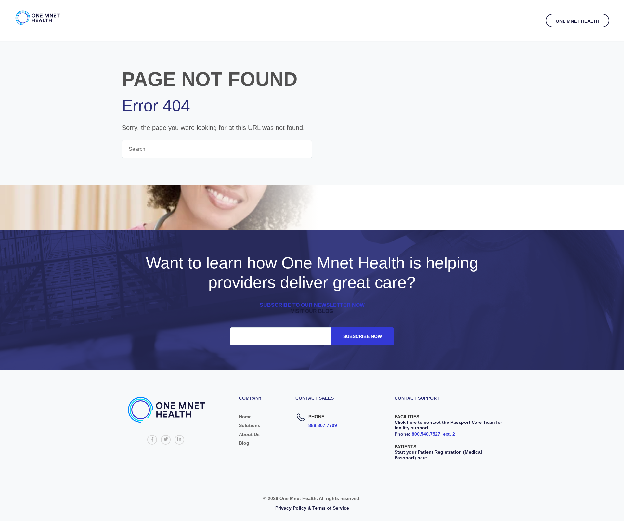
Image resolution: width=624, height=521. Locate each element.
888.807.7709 (322, 425)
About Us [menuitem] (249, 434)
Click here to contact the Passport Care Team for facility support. (448, 425)
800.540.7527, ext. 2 (433, 433)
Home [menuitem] (245, 416)
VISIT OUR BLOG (312, 311)
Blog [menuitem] (244, 443)
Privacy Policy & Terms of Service (312, 508)
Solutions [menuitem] (249, 425)
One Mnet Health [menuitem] (577, 21)
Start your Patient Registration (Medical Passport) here (438, 454)
